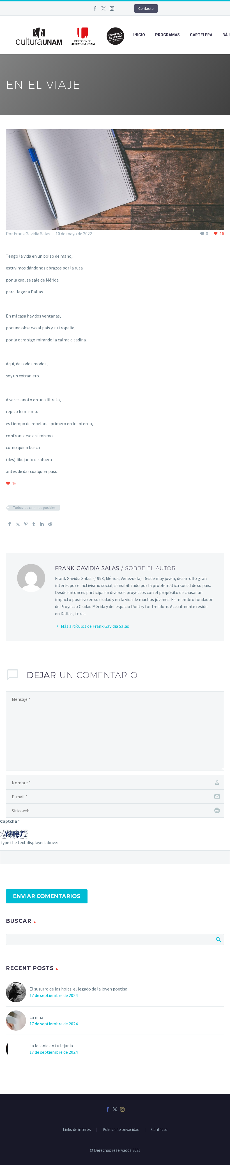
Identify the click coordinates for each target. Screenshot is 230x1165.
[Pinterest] (26, 524)
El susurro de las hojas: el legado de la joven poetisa (78, 989)
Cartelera (201, 35)
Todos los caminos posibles (34, 507)
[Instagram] (112, 8)
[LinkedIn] (42, 524)
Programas (167, 35)
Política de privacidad (121, 1130)
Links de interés (77, 1130)
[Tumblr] (34, 524)
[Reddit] (50, 524)
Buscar (218, 939)
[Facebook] (95, 8)
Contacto (146, 8)
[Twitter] (103, 8)
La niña (36, 1017)
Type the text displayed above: (29, 842)
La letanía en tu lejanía (51, 1045)
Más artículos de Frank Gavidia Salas (95, 626)
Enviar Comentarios (47, 896)
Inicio (139, 35)
